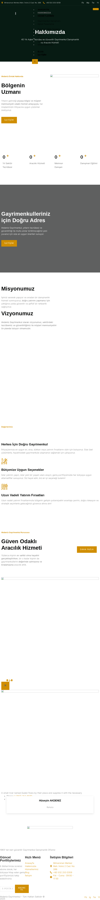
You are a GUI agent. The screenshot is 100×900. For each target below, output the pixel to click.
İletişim (42, 54)
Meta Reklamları (45, 44)
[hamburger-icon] (96, 9)
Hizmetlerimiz (46, 16)
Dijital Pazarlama (46, 24)
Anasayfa (43, 9)
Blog (40, 51)
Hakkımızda (44, 12)
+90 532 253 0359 (53, 3)
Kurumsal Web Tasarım (49, 29)
